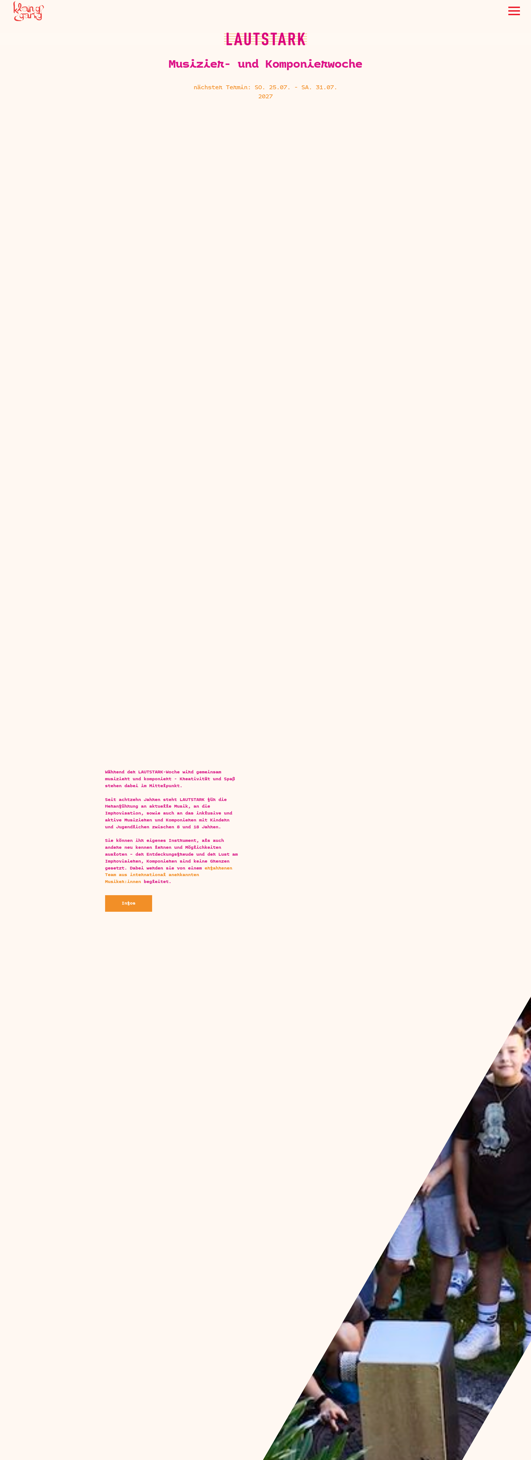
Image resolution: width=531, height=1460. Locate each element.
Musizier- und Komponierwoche (265, 65)
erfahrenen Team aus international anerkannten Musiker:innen (168, 875)
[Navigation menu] (514, 11)
